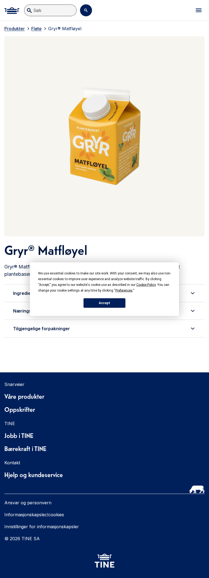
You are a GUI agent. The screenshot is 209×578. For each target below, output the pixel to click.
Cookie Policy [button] (146, 284)
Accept (104, 303)
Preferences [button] (124, 290)
